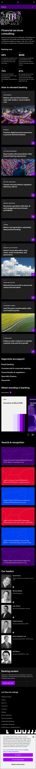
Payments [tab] (5, 380)
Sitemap (3, 712)
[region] (18, 751)
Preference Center (6, 697)
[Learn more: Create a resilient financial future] (18, 187)
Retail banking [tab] (7, 364)
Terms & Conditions (6, 718)
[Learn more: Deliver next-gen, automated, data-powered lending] (18, 230)
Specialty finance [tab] (8, 376)
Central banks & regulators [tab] (13, 372)
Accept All (18, 754)
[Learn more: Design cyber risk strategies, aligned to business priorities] (18, 343)
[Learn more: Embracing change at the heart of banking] (18, 107)
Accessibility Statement (8, 724)
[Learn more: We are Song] (18, 161)
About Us (3, 703)
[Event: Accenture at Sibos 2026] (13, 413)
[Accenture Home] (18, 2)
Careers (3, 700)
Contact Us (4, 706)
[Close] (33, 737)
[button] (8, 683)
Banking (3, 7)
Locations (4, 709)
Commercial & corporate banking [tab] (16, 368)
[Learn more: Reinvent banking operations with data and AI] (18, 208)
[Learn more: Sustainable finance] (18, 316)
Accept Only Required (18, 759)
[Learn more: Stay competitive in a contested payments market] (18, 135)
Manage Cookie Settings (18, 764)
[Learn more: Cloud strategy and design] (18, 259)
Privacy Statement (6, 715)
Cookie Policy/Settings (7, 721)
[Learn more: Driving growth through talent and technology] (18, 288)
